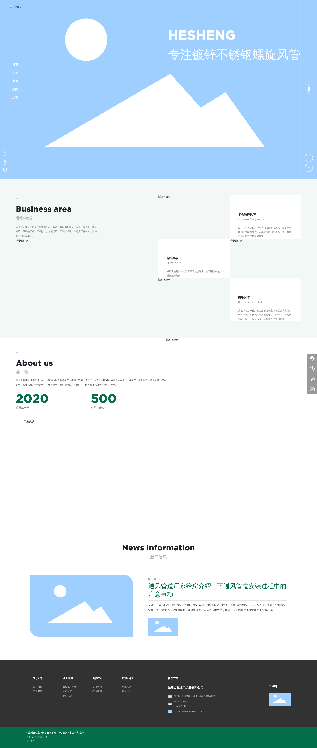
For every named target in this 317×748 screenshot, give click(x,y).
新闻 (15, 89)
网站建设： (64, 732)
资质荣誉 (37, 691)
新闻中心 (97, 678)
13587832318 (180, 706)
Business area (44, 209)
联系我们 (127, 678)
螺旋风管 (67, 691)
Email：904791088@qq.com (188, 711)
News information (158, 547)
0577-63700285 (181, 701)
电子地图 (126, 691)
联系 (15, 97)
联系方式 (126, 687)
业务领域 (68, 678)
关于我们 (38, 678)
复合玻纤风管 (70, 687)
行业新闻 (97, 691)
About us (34, 363)
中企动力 (74, 732)
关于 (15, 73)
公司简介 (37, 687)
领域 (15, 81)
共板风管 (67, 696)
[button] (309, 85)
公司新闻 (97, 687)
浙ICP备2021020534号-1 (36, 737)
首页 (15, 64)
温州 (81, 732)
